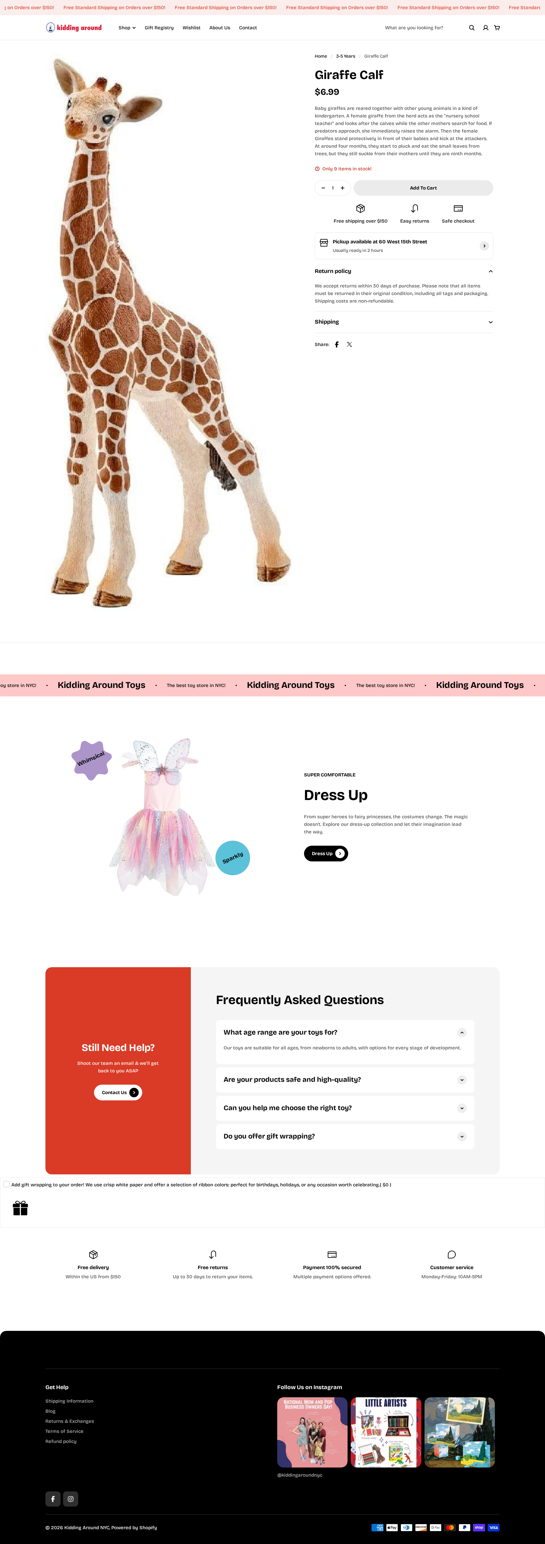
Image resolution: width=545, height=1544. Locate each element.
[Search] (472, 27)
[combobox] (430, 27)
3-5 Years (345, 56)
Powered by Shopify (134, 1527)
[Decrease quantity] (321, 188)
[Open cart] (497, 27)
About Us (219, 28)
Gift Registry (159, 28)
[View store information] (484, 246)
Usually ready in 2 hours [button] (358, 250)
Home (321, 56)
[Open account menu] (485, 27)
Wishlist (192, 28)
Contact (248, 28)
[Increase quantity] (344, 188)
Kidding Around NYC (86, 1527)
